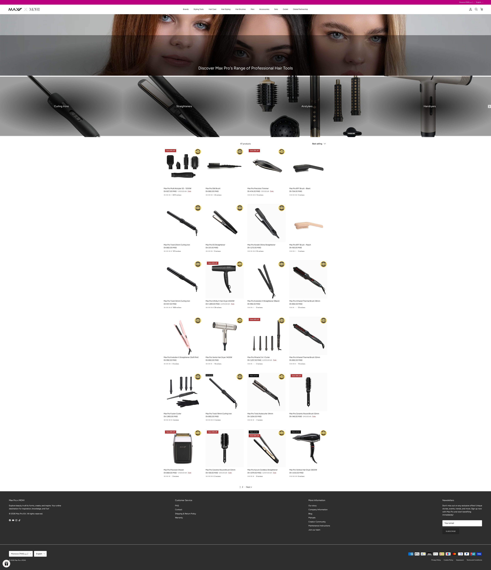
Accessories (264, 9)
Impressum (460, 560)
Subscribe (451, 531)
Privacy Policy (436, 560)
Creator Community (317, 522)
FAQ (177, 505)
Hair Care (212, 9)
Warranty (179, 517)
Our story (312, 505)
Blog (310, 514)
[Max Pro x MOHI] (24, 9)
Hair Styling (225, 9)
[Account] (470, 9)
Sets (276, 9)
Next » (249, 487)
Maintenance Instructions (319, 526)
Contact (178, 509)
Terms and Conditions (474, 560)
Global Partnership (300, 9)
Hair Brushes (240, 9)
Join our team (314, 530)
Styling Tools (199, 9)
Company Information (317, 509)
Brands (186, 9)
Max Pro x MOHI (20, 560)
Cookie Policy (448, 560)
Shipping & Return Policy (185, 514)
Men (252, 9)
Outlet (285, 9)
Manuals (311, 517)
